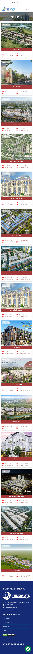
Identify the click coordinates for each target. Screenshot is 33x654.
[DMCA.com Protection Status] (9, 635)
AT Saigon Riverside (16, 3)
